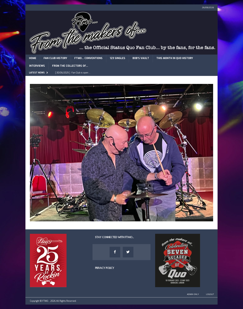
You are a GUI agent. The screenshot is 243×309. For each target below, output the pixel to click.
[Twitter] (128, 252)
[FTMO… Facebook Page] (115, 252)
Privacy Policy (104, 268)
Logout (210, 294)
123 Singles (117, 58)
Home (32, 58)
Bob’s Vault (141, 58)
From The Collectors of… (70, 66)
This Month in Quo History (174, 58)
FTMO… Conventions (88, 58)
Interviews (37, 66)
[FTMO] (121, 52)
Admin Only (193, 294)
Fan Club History (55, 58)
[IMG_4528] (121, 219)
